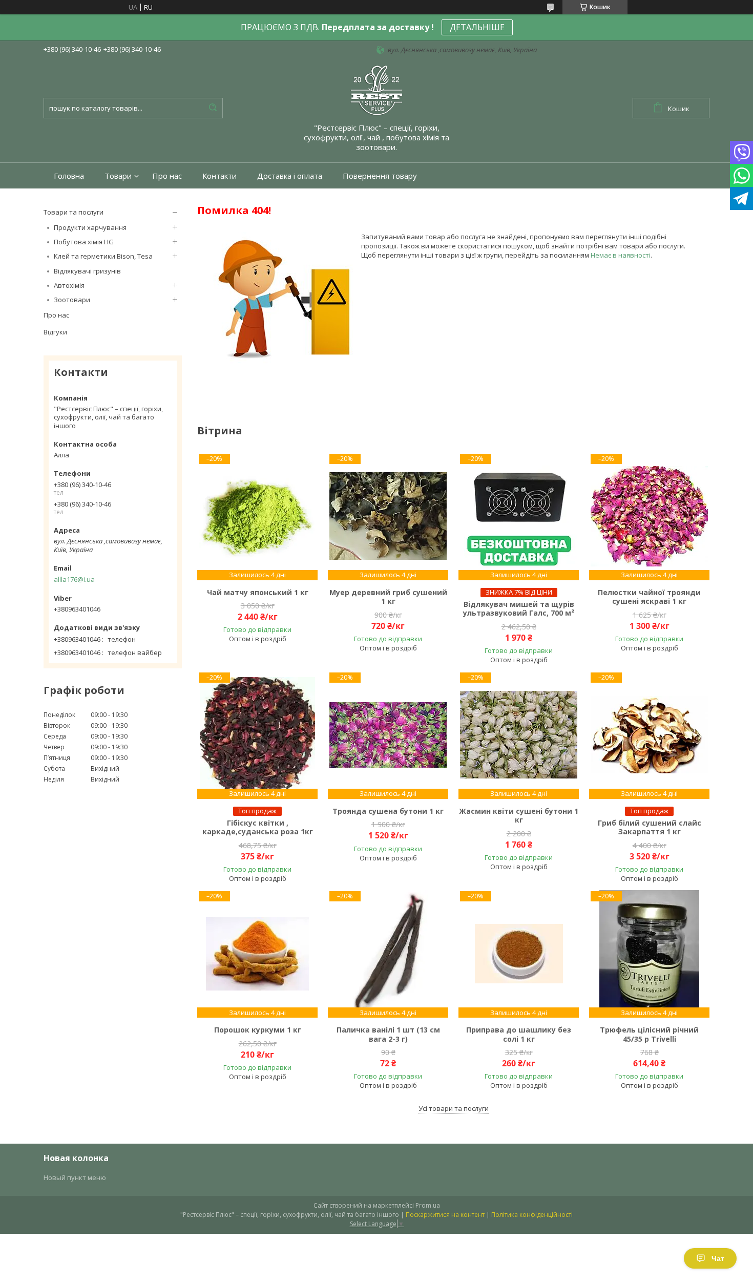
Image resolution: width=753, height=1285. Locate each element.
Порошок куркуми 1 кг (257, 1030)
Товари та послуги (73, 212)
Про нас (167, 176)
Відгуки (55, 331)
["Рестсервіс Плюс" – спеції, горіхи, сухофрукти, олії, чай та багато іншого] (376, 89)
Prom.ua (427, 1205)
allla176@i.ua (74, 579)
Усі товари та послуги (454, 1108)
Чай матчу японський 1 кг (257, 592)
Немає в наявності (621, 255)
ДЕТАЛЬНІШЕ (477, 27)
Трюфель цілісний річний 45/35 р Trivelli (649, 1034)
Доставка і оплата (289, 176)
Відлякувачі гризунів (87, 271)
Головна (69, 176)
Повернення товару (380, 176)
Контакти (219, 176)
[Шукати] (212, 108)
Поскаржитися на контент (445, 1214)
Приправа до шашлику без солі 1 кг (518, 1034)
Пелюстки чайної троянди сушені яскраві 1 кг (649, 597)
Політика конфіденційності (532, 1214)
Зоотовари (72, 299)
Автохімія (69, 285)
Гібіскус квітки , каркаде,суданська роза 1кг (257, 827)
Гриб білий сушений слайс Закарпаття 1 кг (649, 827)
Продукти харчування (90, 227)
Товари (118, 176)
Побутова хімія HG (84, 241)
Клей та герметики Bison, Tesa (103, 256)
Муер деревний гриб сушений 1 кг (388, 597)
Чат (718, 1258)
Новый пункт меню (75, 1177)
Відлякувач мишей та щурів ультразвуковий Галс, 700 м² (518, 609)
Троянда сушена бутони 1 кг (388, 811)
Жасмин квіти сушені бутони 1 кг (518, 816)
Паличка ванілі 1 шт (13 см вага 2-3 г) (388, 1034)
